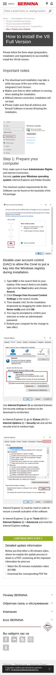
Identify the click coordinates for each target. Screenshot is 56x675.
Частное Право (38, 664)
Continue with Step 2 (28, 538)
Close (49, 669)
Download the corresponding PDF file (27, 574)
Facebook (6, 639)
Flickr (14, 639)
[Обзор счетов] (51, 3)
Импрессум (20, 664)
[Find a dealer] (47, 3)
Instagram (31, 639)
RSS (22, 639)
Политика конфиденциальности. (25, 670)
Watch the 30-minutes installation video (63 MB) (28, 568)
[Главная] (28, 3)
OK (6, 648)
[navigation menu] (5, 4)
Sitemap (7, 664)
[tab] (28, 596)
